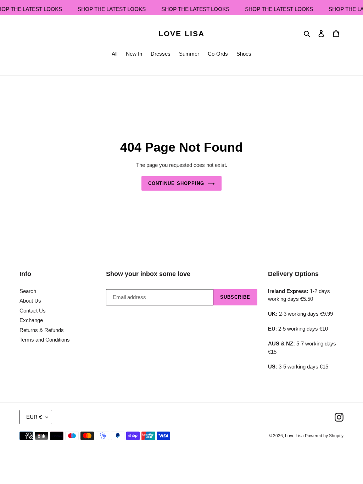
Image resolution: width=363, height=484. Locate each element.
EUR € (34, 417)
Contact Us (32, 311)
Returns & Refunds (41, 330)
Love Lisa (181, 33)
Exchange (31, 320)
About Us (30, 301)
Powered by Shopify (324, 435)
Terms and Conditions (44, 340)
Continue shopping (176, 183)
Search (27, 291)
